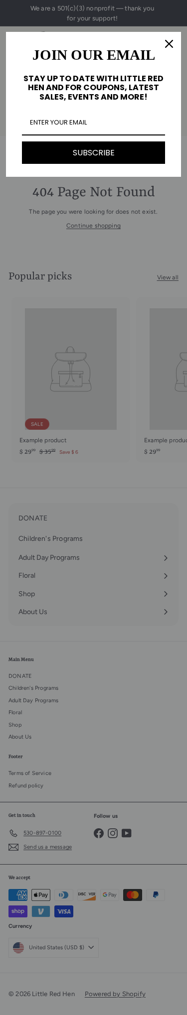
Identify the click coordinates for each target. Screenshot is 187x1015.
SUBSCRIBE (94, 152)
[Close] (169, 44)
